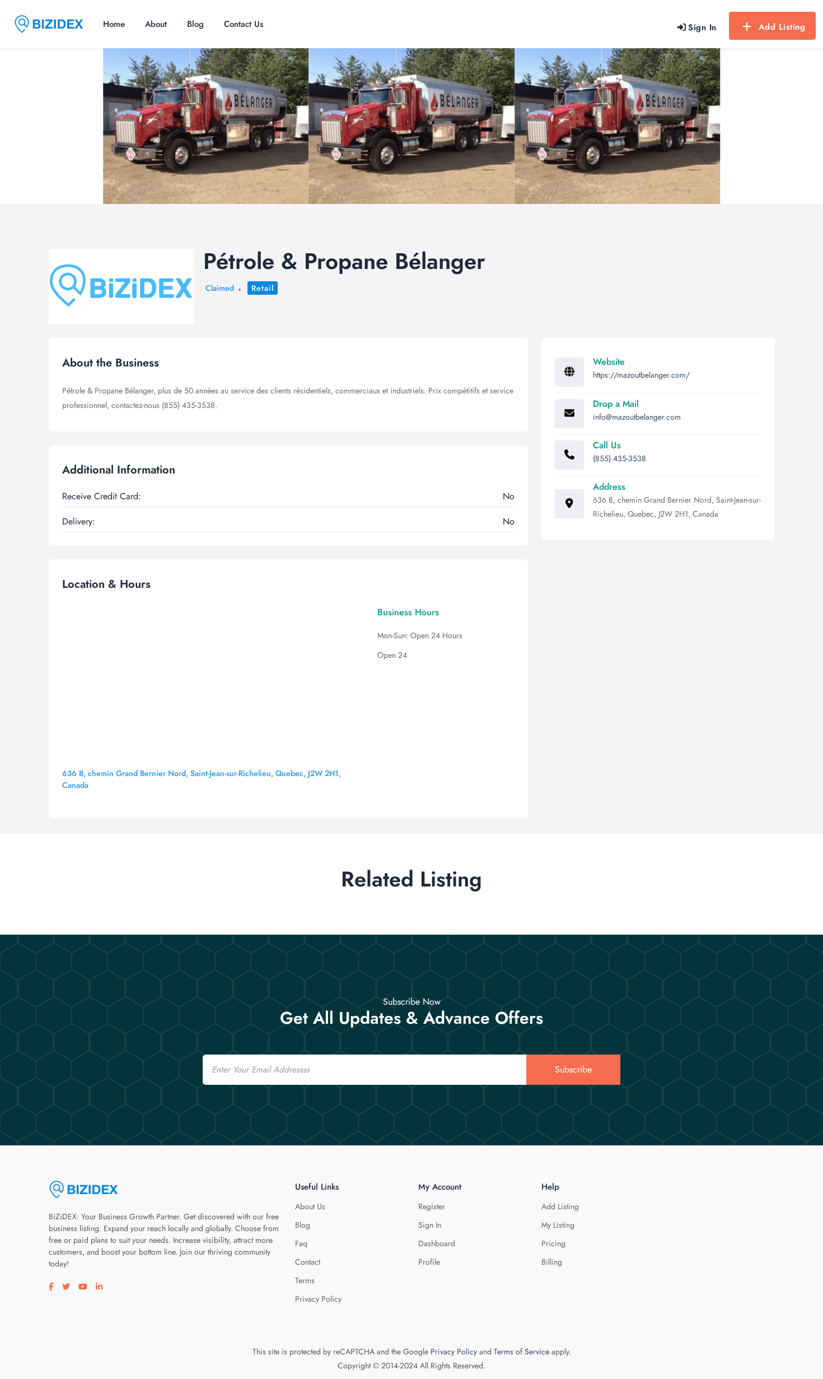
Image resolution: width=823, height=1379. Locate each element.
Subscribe (573, 1069)
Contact (307, 1261)
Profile (429, 1261)
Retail (262, 288)
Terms (305, 1280)
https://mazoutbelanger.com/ (641, 374)
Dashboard (436, 1243)
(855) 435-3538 (619, 458)
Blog (195, 24)
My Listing (557, 1225)
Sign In (429, 1225)
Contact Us (243, 24)
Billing (551, 1261)
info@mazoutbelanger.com (637, 416)
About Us (310, 1206)
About (156, 24)
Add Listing (782, 27)
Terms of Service (521, 1351)
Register (431, 1206)
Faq (301, 1243)
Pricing (553, 1243)
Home (114, 24)
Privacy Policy (318, 1298)
